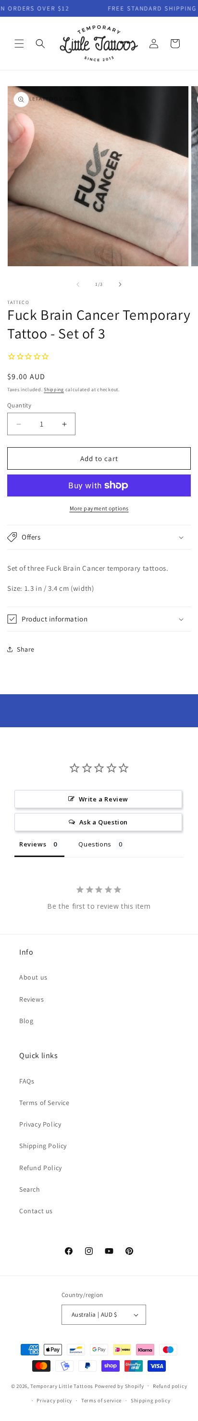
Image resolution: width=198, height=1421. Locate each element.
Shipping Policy (43, 1145)
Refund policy (170, 1386)
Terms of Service (44, 1102)
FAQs (26, 1081)
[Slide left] (77, 284)
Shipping (54, 389)
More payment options (99, 508)
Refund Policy (40, 1167)
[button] (19, 43)
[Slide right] (120, 284)
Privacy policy (54, 1400)
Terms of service (101, 1400)
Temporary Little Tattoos (61, 1385)
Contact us (36, 1211)
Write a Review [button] (103, 799)
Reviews (31, 999)
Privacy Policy (40, 1124)
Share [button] (26, 649)
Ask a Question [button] (103, 822)
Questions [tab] (94, 844)
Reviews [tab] (32, 844)
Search (29, 1189)
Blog (26, 1020)
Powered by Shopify (119, 1385)
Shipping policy (151, 1400)
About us (33, 977)
